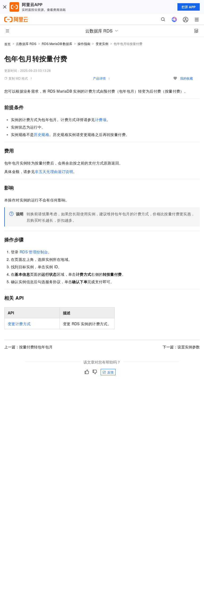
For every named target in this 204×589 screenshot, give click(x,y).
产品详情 (99, 78)
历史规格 (41, 134)
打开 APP (189, 7)
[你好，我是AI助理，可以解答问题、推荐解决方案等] (174, 19)
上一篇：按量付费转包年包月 (28, 346)
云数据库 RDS (26, 43)
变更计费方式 (19, 323)
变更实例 (102, 43)
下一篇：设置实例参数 (181, 346)
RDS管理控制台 (34, 251)
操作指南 (84, 43)
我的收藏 (186, 78)
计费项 (101, 119)
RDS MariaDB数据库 (57, 43)
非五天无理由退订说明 (54, 171)
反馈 (110, 372)
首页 (7, 44)
